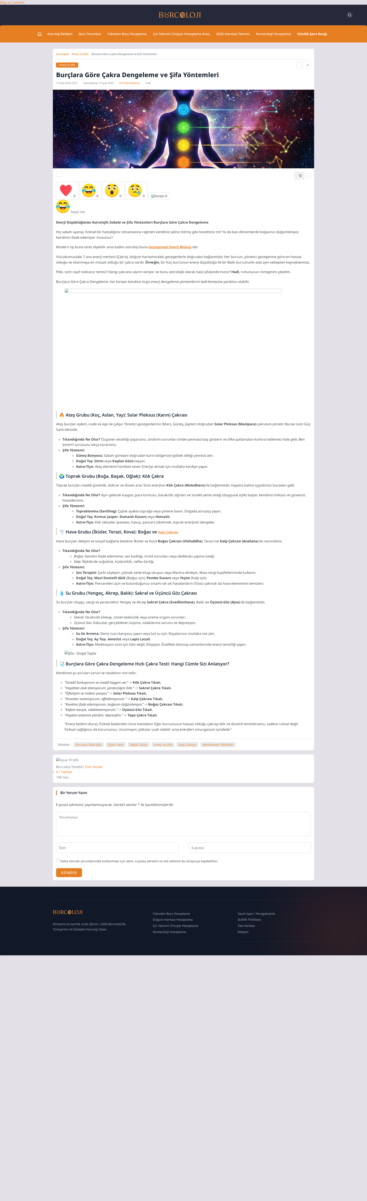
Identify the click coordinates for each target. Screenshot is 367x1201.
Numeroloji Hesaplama (273, 34)
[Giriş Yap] (340, 15)
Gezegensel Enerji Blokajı (170, 247)
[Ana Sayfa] (39, 33)
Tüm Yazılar (94, 766)
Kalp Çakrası (168, 532)
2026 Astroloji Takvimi (233, 34)
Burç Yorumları (90, 34)
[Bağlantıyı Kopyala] (298, 64)
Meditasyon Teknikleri (218, 745)
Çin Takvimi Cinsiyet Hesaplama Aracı (181, 34)
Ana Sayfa (62, 54)
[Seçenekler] (308, 175)
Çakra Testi (115, 745)
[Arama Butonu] (349, 15)
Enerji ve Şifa (80, 54)
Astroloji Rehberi (59, 34)
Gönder (69, 872)
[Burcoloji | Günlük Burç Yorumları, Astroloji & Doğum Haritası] (180, 15)
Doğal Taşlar (138, 745)
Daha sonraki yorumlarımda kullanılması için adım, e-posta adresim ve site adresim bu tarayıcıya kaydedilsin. (139, 861)
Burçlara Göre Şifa (89, 745)
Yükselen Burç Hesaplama (127, 34)
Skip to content (12, 2)
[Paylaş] (59, 174)
